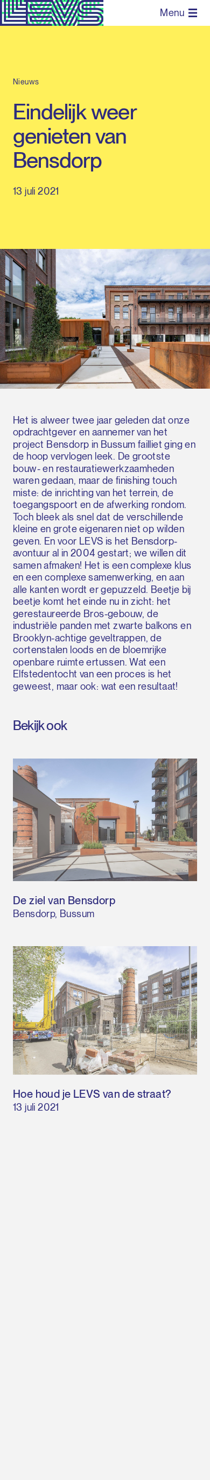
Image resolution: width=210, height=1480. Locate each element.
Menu (172, 12)
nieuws (26, 81)
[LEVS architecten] (51, 13)
